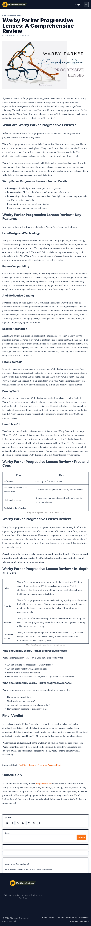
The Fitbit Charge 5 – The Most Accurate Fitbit (39, 764)
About (52, 917)
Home (44, 917)
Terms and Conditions (78, 921)
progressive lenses (44, 783)
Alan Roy (8, 35)
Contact (60, 917)
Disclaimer (84, 917)
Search (8, 833)
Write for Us (71, 917)
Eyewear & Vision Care (11, 15)
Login (77, 4)
